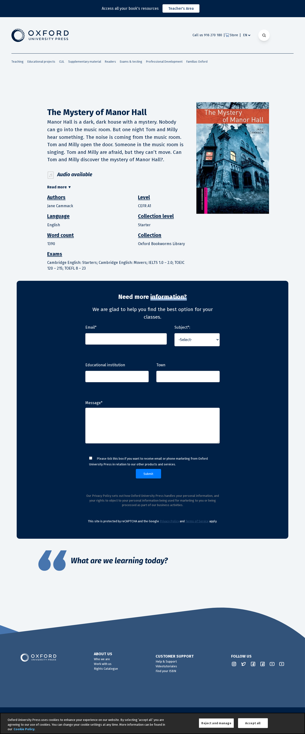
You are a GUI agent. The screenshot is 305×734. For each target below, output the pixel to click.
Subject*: (182, 327)
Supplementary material (84, 61)
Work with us (103, 664)
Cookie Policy (24, 729)
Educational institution (105, 365)
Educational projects (41, 61)
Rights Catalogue (106, 668)
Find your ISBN (166, 671)
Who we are (102, 659)
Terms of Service (196, 521)
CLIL (61, 61)
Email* (91, 327)
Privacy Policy (169, 521)
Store (234, 35)
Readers (110, 61)
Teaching (17, 61)
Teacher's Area (181, 8)
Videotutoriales (166, 666)
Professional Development (164, 61)
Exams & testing (131, 61)
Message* (93, 403)
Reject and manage (216, 723)
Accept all (252, 723)
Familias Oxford (197, 61)
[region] (152, 723)
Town (160, 365)
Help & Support (166, 661)
